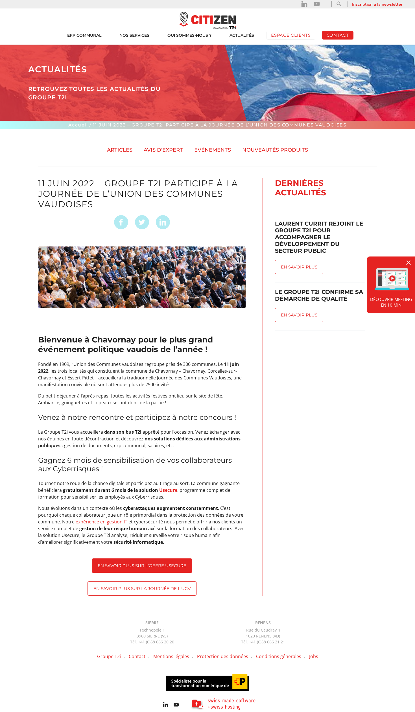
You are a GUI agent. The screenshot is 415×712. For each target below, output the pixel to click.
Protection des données (222, 656)
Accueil (78, 125)
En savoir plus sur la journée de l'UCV (142, 588)
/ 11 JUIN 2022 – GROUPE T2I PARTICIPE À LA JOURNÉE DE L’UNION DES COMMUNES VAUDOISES (217, 125)
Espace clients (291, 35)
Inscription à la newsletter (377, 4)
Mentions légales (171, 656)
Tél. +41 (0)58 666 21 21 (263, 642)
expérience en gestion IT (101, 522)
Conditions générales (278, 656)
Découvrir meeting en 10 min (391, 301)
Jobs (313, 656)
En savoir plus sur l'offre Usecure (142, 565)
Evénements (212, 150)
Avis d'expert (163, 150)
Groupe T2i (109, 656)
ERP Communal (84, 35)
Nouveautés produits (275, 150)
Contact (338, 35)
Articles (119, 150)
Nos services (134, 35)
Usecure (168, 490)
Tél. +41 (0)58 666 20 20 (152, 642)
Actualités (242, 35)
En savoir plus (299, 267)
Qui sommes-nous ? (189, 35)
